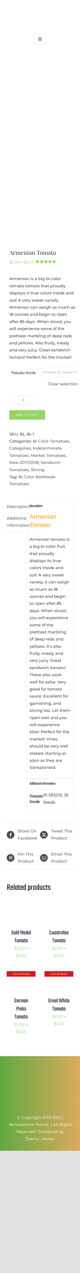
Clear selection (63, 384)
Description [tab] (15, 506)
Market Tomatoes (48, 455)
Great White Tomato (59, 1004)
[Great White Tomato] (58, 974)
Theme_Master (40, 1138)
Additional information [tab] (15, 522)
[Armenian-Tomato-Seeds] (40, 149)
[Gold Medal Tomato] (21, 906)
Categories (20, 448)
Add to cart (27, 415)
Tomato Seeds (23, 372)
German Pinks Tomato (21, 1008)
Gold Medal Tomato (21, 936)
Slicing (37, 469)
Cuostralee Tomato (59, 936)
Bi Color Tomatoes (51, 441)
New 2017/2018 (24, 462)
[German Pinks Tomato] (21, 974)
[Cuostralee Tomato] (58, 906)
